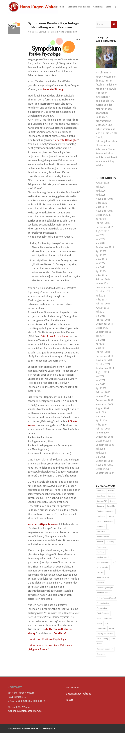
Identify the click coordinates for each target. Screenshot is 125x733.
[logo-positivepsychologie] (14, 28)
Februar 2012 (103, 319)
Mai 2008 (100, 456)
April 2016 (101, 251)
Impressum (72, 687)
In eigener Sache (37, 32)
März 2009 (101, 424)
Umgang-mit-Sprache (105, 634)
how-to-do (101, 526)
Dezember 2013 (104, 287)
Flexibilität (101, 516)
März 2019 (101, 207)
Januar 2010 (102, 396)
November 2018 (104, 210)
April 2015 (101, 255)
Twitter (111, 628)
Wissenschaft (71, 32)
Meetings (100, 552)
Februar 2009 (103, 428)
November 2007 (104, 465)
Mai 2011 (100, 339)
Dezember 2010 (104, 356)
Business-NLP (102, 501)
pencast (100, 572)
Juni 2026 (101, 190)
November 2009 (104, 404)
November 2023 (104, 198)
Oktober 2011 (103, 327)
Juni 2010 (100, 380)
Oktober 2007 (103, 468)
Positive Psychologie (105, 588)
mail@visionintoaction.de (27, 710)
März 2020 (101, 202)
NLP (114, 562)
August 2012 (102, 307)
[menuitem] (59, 7)
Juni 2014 (100, 263)
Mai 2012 (100, 315)
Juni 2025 (100, 194)
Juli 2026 (100, 186)
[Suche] (114, 7)
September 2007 (105, 472)
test (106, 623)
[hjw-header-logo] (33, 7)
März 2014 (101, 275)
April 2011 (101, 343)
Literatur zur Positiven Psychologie (47, 639)
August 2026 (102, 182)
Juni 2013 (100, 295)
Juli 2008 (100, 448)
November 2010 (104, 360)
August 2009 (102, 408)
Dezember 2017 (104, 227)
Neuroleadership (103, 562)
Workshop (101, 654)
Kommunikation (103, 537)
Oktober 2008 (103, 440)
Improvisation (102, 532)
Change (112, 501)
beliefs (111, 491)
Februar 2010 (103, 392)
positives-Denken (104, 593)
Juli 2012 (100, 311)
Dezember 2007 (104, 460)
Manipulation (102, 547)
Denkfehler (111, 506)
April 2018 (101, 219)
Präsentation (102, 608)
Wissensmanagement (105, 649)
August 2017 (102, 231)
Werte (61, 32)
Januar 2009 (102, 432)
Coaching (100, 506)
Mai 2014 (100, 267)
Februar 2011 (103, 352)
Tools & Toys (101, 628)
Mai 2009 (100, 416)
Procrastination (103, 603)
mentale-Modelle (104, 557)
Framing (111, 516)
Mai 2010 (100, 384)
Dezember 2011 (104, 323)
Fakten (69, 699)
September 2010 (105, 368)
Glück (99, 521)
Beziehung (101, 496)
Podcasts (100, 583)
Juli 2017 (100, 235)
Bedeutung (101, 491)
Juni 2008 (101, 452)
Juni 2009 (101, 412)
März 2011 (101, 348)
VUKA (113, 639)
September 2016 (105, 247)
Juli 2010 (100, 376)
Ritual (99, 618)
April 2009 (101, 420)
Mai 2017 (100, 243)
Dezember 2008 (104, 436)
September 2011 (105, 331)
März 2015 (101, 259)
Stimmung (108, 618)
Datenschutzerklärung (78, 693)
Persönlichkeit (51, 32)
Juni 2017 (100, 239)
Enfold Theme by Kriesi (46, 728)
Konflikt (100, 542)
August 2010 (102, 372)
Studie (99, 623)
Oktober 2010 (103, 364)
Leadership (110, 542)
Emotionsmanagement (105, 511)
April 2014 (101, 271)
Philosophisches (103, 577)
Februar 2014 (103, 279)
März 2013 (101, 299)
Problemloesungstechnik (106, 598)
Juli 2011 (100, 336)
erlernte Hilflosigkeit (66, 140)
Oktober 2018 (103, 214)
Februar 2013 (103, 303)
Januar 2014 (102, 283)
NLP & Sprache (102, 567)
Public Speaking (103, 613)
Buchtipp (111, 496)
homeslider (108, 521)
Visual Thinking (102, 639)
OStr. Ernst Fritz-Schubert (55, 336)
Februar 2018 (103, 223)
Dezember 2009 (104, 400)
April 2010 (101, 388)
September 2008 (105, 444)
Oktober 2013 (103, 291)
